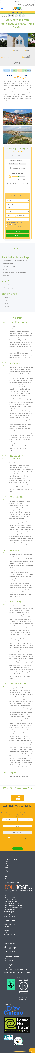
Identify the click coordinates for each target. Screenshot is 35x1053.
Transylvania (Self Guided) (11, 901)
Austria (6, 861)
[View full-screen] (33, 35)
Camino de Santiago (9, 915)
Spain (5, 876)
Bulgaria (6, 863)
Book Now (32, 1051)
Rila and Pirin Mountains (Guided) (13, 907)
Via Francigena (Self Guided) (11, 917)
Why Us (6, 928)
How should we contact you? (15, 222)
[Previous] (3, 40)
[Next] (32, 40)
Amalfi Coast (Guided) (10, 900)
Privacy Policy (22, 838)
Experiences (7, 936)
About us (6, 926)
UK (5, 878)
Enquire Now (17, 231)
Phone (9, 224)
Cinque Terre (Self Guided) (11, 898)
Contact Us (7, 930)
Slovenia (6, 874)
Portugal (6, 871)
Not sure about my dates (18, 168)
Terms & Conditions (9, 943)
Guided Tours (8, 938)
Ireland (6, 867)
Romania (6, 873)
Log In (6, 923)
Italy (5, 869)
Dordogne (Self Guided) (10, 909)
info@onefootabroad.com (11, 959)
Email (14, 224)
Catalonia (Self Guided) (10, 913)
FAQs (5, 932)
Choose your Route (17, 12)
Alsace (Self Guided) (9, 911)
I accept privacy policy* (14, 227)
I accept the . (19, 838)
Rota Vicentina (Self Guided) (11, 903)
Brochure (6, 940)
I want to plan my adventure (17, 797)
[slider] (18, 176)
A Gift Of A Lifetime (9, 934)
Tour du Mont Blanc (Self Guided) (13, 905)
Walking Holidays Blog (10, 924)
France (6, 865)
